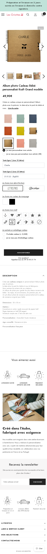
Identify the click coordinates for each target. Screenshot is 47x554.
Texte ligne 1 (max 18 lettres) (13, 160)
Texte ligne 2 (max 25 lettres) (14, 171)
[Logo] (13, 14)
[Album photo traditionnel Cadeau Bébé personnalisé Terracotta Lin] (8, 131)
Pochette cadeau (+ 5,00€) (17, 234)
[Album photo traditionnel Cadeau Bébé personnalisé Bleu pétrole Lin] (33, 118)
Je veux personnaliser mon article (19, 150)
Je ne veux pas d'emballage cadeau (20, 238)
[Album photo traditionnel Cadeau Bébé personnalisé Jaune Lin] (20, 131)
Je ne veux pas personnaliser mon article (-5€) (24, 154)
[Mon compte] (35, 14)
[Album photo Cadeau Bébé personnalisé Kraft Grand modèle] (8, 143)
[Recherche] (28, 14)
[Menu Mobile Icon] (2, 14)
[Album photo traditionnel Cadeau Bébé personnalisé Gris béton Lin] (33, 143)
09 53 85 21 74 (30, 259)
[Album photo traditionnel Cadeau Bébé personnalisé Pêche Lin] (20, 143)
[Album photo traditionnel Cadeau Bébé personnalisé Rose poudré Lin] (8, 118)
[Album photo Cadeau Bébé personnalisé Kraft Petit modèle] (33, 131)
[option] (23, 47)
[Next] (42, 46)
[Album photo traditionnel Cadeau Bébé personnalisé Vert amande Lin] (20, 118)
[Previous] (4, 46)
